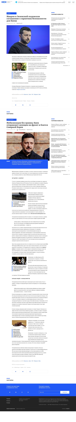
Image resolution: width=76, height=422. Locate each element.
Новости (26, 94)
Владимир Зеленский (18, 100)
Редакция (8, 398)
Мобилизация (17, 367)
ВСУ (25, 367)
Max (40, 94)
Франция (28, 100)
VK (32, 94)
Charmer (67, 408)
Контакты (8, 400)
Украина (32, 100)
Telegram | (36, 94)
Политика (28, 367)
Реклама (8, 402)
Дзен (30, 94)
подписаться (65, 392)
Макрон (24, 100)
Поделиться (19, 23)
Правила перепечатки (11, 408)
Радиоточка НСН (21, 89)
